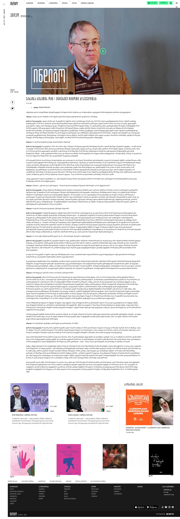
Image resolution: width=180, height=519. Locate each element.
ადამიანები (41, 3)
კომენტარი (25, 16)
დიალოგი (93, 494)
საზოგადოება (53, 3)
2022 (172, 475)
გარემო (41, 499)
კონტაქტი (68, 481)
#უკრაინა (16, 92)
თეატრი (66, 494)
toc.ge (166, 492)
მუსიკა (66, 496)
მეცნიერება (42, 491)
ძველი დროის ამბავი (15, 494)
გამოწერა (163, 3)
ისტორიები (29, 3)
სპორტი (12, 503)
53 (13, 476)
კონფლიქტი (42, 496)
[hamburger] (5, 2)
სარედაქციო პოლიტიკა (27, 481)
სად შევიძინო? (118, 494)
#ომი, (11, 92)
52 (59, 476)
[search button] (176, 7)
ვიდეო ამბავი (95, 489)
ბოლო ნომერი (117, 489)
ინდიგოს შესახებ (12, 481)
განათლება (42, 489)
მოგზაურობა (13, 499)
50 (151, 476)
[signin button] (170, 3)
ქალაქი (74, 3)
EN (177, 3)
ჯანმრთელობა (13, 496)
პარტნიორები (41, 481)
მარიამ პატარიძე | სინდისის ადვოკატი (80, 415)
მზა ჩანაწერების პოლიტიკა (98, 481)
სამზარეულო (13, 501)
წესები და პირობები (80, 481)
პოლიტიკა (41, 494)
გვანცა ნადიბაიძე (45, 107)
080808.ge (168, 490)
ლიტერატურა (67, 489)
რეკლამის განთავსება (56, 481)
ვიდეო (14, 15)
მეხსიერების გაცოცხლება (17, 491)
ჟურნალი (117, 487)
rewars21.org (169, 494)
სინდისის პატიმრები (87, 3)
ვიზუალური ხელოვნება (70, 499)
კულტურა (65, 3)
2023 (33, 476)
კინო (65, 491)
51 (105, 469)
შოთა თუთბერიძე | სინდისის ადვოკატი (24, 415)
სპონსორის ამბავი (133, 384)
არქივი (139, 487)
